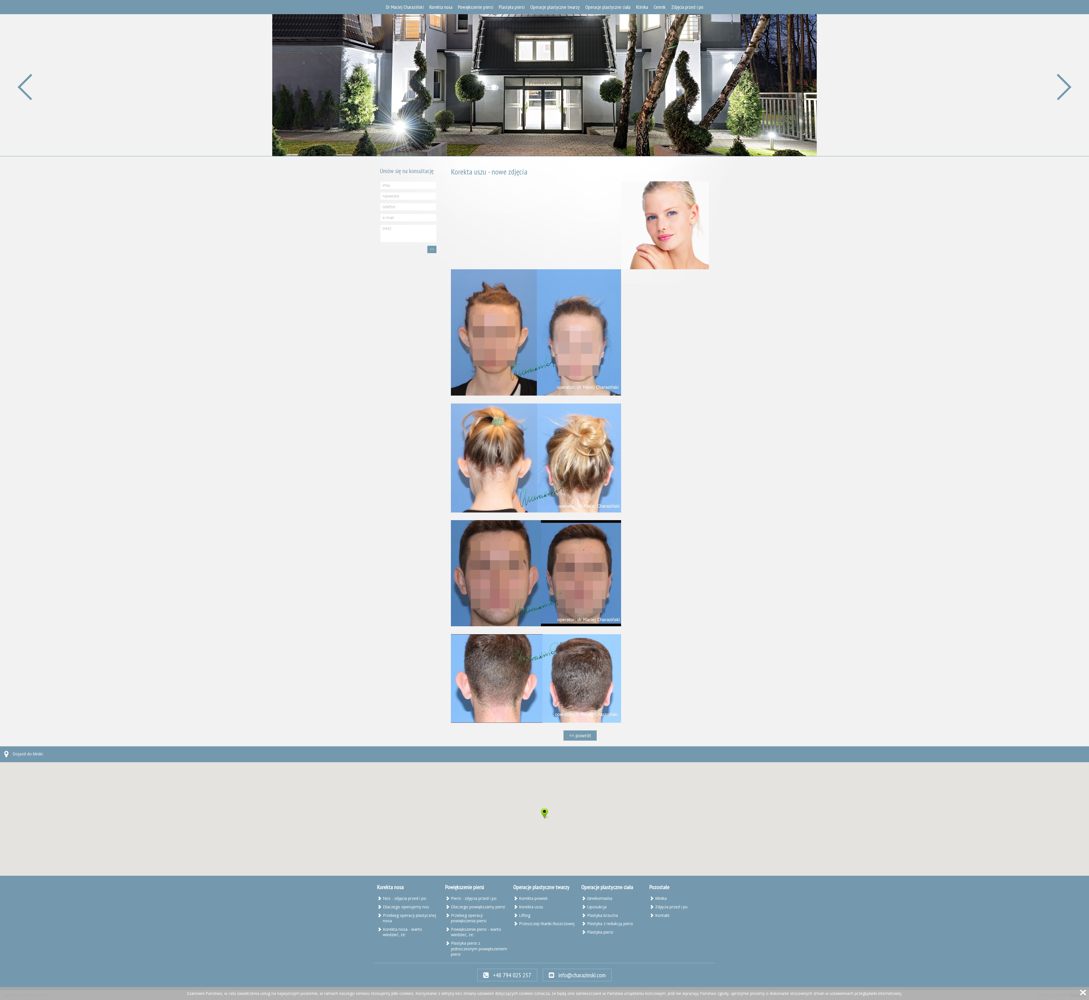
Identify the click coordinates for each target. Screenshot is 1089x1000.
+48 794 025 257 (511, 975)
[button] (544, 813)
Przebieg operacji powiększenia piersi (468, 918)
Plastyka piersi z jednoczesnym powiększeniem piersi (479, 948)
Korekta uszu (531, 906)
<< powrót (580, 735)
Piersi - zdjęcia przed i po (474, 898)
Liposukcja (597, 906)
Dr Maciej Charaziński (405, 7)
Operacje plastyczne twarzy (555, 7)
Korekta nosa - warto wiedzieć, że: (402, 932)
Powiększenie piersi (475, 7)
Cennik (660, 7)
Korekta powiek (533, 898)
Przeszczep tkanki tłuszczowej (547, 923)
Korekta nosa (440, 7)
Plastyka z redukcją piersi (610, 923)
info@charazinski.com (581, 975)
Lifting (524, 915)
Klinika (642, 7)
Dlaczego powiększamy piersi (478, 906)
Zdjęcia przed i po (687, 7)
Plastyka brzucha (602, 915)
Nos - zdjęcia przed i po (404, 898)
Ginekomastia (599, 898)
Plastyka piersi (512, 7)
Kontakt (662, 915)
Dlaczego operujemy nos (406, 906)
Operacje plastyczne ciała (607, 7)
